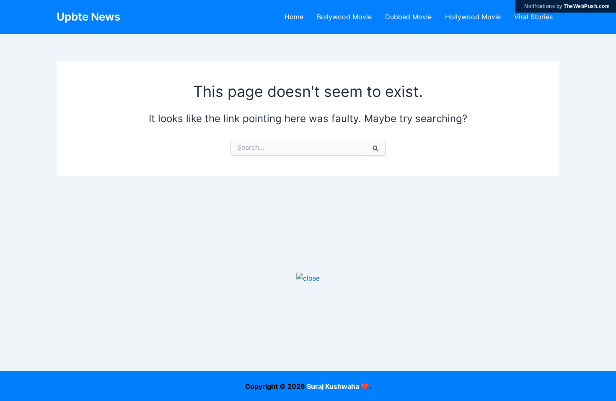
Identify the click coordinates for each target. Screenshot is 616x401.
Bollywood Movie (344, 17)
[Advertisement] (308, 342)
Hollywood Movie (473, 17)
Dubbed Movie (408, 17)
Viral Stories (533, 17)
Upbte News (88, 16)
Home (294, 17)
